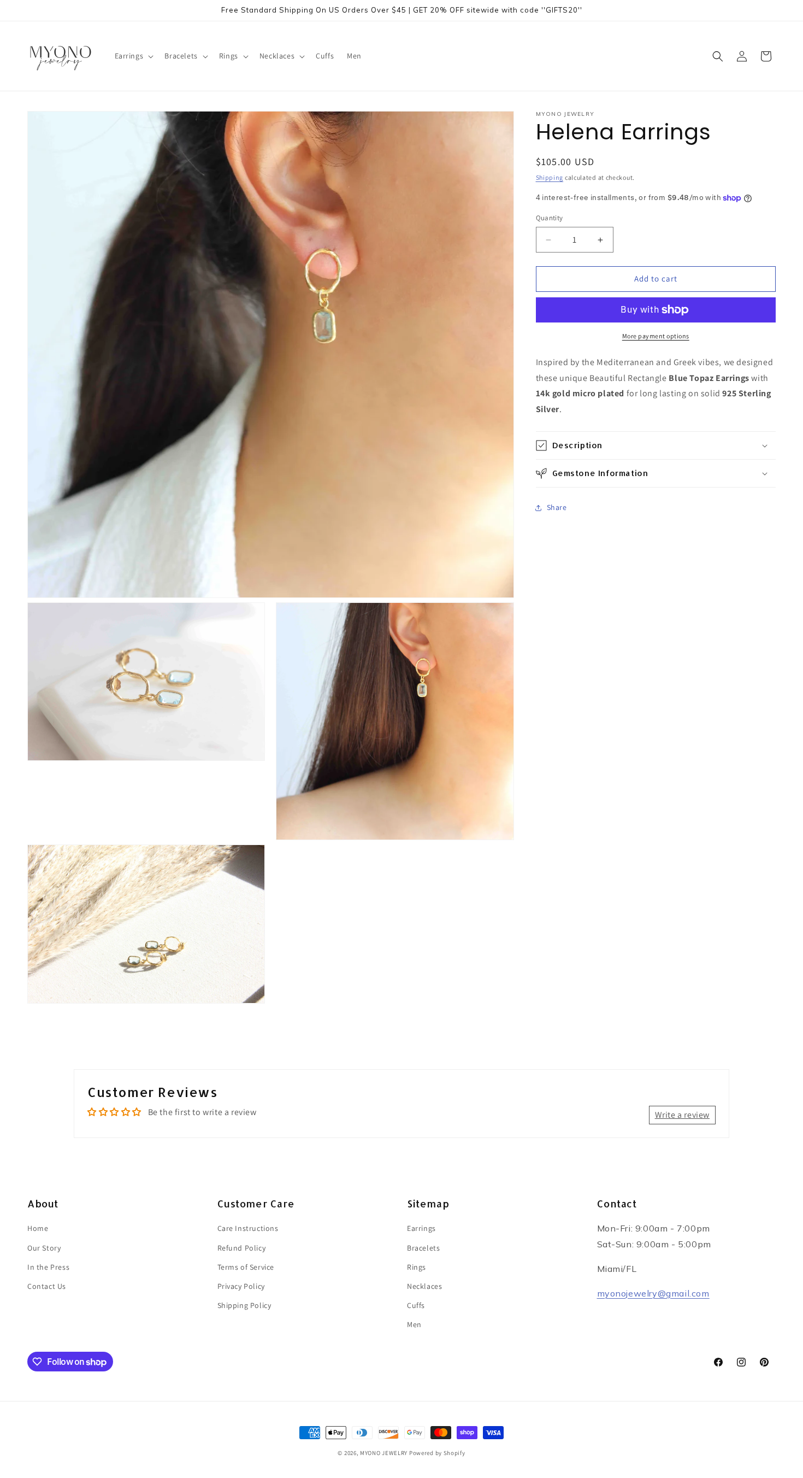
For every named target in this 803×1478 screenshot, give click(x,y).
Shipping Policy (244, 1305)
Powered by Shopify (437, 1453)
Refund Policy (241, 1247)
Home (37, 1228)
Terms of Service (246, 1266)
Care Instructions (248, 1228)
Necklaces (424, 1286)
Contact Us (46, 1286)
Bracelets (423, 1247)
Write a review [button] (682, 1114)
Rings (416, 1266)
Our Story (44, 1247)
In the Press (48, 1266)
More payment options (655, 336)
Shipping (550, 177)
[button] (133, 55)
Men (414, 1324)
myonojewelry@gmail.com (653, 1292)
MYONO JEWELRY (384, 1453)
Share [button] (557, 508)
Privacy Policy (241, 1286)
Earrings (421, 1228)
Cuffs (416, 1305)
